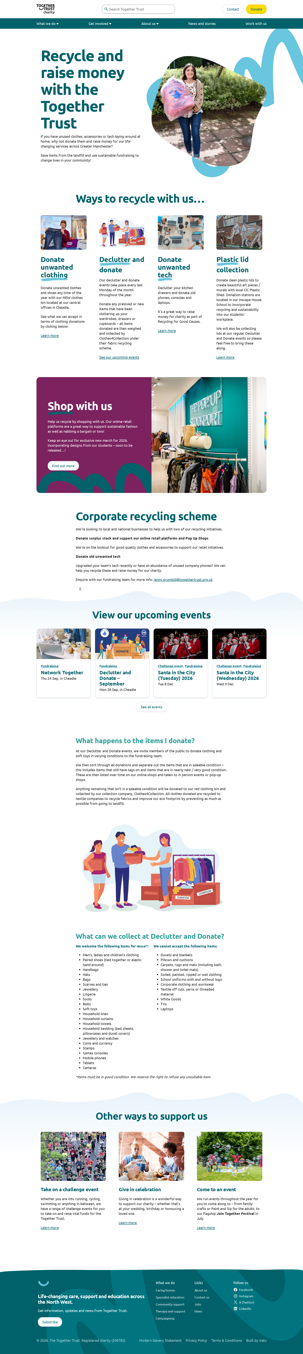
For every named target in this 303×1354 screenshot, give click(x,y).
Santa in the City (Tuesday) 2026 (176, 675)
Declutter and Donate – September (115, 678)
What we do (46, 23)
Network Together (62, 672)
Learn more (50, 335)
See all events (151, 707)
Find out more (63, 465)
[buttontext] (106, 9)
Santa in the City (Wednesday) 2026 (238, 675)
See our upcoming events (119, 357)
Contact (233, 9)
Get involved (98, 23)
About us (148, 23)
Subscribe (50, 1322)
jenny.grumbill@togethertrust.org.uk (183, 579)
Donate (256, 9)
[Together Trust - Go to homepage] (45, 9)
